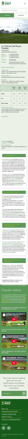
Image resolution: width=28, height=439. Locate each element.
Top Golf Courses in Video (10, 419)
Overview (6, 15)
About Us (4, 409)
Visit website (12, 59)
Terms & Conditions (8, 414)
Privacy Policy (6, 417)
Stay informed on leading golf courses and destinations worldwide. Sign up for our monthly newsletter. (14, 383)
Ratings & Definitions (9, 411)
